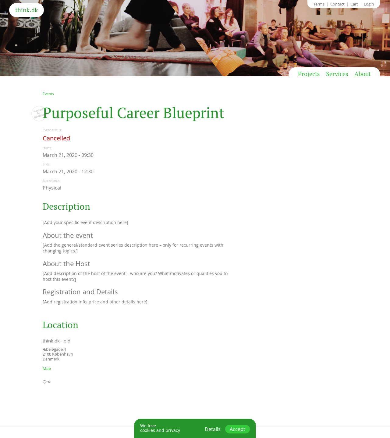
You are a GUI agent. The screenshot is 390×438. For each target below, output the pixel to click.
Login (369, 4)
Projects (309, 74)
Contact (337, 4)
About (362, 74)
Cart (354, 4)
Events (48, 93)
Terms (319, 4)
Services (337, 74)
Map (47, 368)
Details (213, 429)
